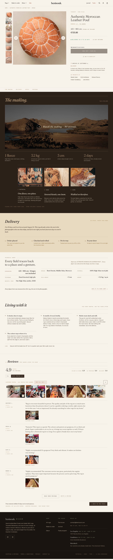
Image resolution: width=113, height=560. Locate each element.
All (8, 376)
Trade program (62, 530)
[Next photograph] (63, 38)
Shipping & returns (12, 554)
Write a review (66, 496)
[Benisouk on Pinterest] (13, 537)
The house (61, 522)
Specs (27, 89)
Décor (48, 530)
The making (8, 89)
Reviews (35, 89)
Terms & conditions (27, 554)
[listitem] (9, 14)
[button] (99, 3)
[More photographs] (105, 382)
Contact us (46, 554)
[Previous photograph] (16, 38)
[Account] (103, 3)
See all (40, 382)
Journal (60, 526)
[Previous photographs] (101, 382)
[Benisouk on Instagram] (8, 537)
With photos (17, 376)
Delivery (19, 89)
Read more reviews (50, 496)
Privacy (38, 554)
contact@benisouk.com (77, 522)
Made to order (50, 526)
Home (6, 7)
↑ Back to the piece (98, 503)
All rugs (48, 522)
